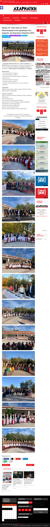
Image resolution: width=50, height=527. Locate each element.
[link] (1, 7)
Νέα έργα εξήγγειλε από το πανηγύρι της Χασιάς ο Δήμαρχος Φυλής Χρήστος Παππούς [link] (29, 481)
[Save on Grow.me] (30, 459)
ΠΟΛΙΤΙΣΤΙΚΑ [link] (24, 35)
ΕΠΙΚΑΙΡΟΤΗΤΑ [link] (5, 35)
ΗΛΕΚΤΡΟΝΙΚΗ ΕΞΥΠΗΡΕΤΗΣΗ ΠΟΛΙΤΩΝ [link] (42, 50)
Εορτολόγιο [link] (44, 230)
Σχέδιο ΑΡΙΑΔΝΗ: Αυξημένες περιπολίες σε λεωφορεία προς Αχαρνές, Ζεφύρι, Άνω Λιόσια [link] (17, 482)
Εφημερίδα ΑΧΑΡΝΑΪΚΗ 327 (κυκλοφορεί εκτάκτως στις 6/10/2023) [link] (6, 486)
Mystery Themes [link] (21, 524)
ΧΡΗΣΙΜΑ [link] (17, 20)
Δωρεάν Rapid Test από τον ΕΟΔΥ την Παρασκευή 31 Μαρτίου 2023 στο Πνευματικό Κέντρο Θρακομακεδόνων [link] (7, 465)
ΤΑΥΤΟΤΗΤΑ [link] (5, 2)
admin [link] (3, 492)
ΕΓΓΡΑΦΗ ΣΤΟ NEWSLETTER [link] (26, 2)
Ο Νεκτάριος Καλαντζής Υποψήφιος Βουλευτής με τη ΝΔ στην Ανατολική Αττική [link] (30, 465)
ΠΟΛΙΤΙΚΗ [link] (16, 18)
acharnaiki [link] (14, 488)
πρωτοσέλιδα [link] (43, 87)
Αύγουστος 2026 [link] (9, 504)
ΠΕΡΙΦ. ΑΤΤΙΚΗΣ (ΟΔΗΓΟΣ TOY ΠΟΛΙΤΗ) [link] (41, 45)
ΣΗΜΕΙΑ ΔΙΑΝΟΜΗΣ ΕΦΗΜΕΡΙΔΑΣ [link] (14, 2)
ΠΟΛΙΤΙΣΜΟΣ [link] (33, 18)
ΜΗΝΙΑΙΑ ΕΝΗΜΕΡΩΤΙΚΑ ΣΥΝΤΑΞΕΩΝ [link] (41, 54)
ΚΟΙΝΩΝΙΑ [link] (24, 18)
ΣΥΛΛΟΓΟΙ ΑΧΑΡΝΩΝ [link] (6, 37)
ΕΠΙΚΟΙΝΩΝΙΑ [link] (35, 2)
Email (34, 507)
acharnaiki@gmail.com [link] (43, 216)
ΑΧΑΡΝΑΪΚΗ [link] (6, 18)
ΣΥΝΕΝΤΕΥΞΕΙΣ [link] (7, 20)
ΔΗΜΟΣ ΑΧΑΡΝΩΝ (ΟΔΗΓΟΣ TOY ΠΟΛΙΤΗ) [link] (41, 41)
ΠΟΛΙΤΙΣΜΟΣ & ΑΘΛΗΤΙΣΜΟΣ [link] (15, 35)
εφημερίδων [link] (47, 87)
